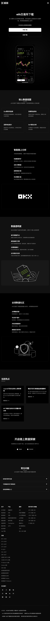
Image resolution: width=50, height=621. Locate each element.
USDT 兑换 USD (32, 515)
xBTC (9, 526)
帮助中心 (21, 523)
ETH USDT (4, 546)
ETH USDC (4, 541)
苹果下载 (25, 30)
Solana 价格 (4, 565)
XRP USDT (3, 554)
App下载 (3, 531)
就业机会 (3, 512)
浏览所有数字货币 (12, 518)
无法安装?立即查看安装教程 (25, 25)
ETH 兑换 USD (32, 512)
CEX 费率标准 (22, 515)
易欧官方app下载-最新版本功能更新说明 (32, 613)
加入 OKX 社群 (22, 531)
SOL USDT (4, 552)
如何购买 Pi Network (6, 581)
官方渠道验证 (22, 526)
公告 (20, 528)
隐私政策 (3, 520)
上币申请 (21, 518)
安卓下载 (25, 35)
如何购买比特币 (5, 573)
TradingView (11, 523)
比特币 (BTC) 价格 (5, 557)
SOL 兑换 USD (32, 518)
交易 (9, 515)
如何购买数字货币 (5, 570)
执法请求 (3, 528)
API (20, 510)
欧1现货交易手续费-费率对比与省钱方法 (29, 616)
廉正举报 (3, 526)
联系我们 (3, 515)
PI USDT (3, 549)
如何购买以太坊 (5, 575)
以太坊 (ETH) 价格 (5, 560)
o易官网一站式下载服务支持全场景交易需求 (11, 616)
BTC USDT (4, 544)
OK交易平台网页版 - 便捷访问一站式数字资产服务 (16, 610)
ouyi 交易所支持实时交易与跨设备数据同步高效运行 (12, 613)
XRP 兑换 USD (32, 520)
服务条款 (3, 518)
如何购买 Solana (5, 578)
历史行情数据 (22, 512)
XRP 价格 (3, 567)
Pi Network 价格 (5, 562)
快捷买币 (10, 510)
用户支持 (21, 520)
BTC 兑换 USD (32, 510)
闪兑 (9, 512)
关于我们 (3, 510)
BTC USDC (4, 538)
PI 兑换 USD (31, 523)
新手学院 (10, 520)
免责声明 (3, 523)
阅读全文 (5, 400)
